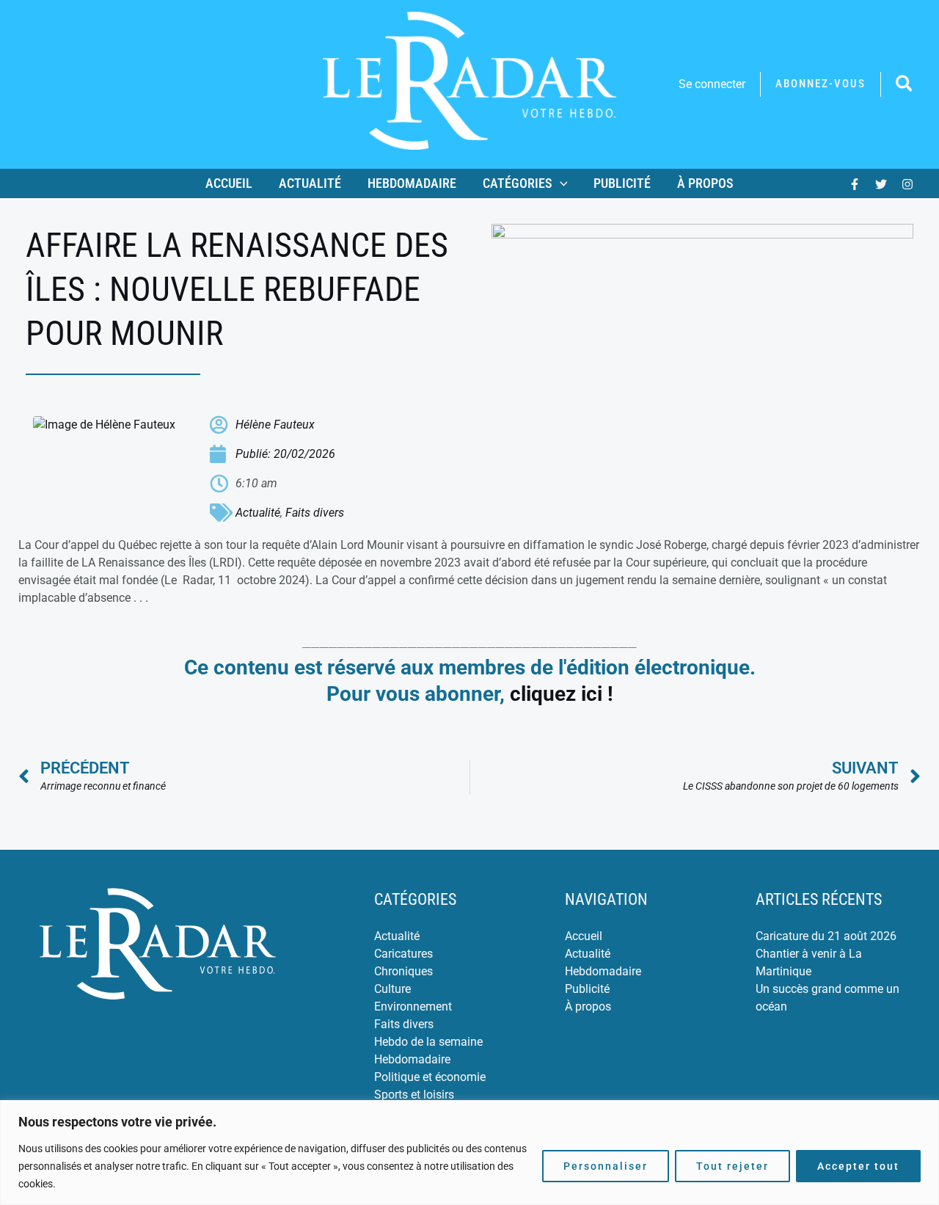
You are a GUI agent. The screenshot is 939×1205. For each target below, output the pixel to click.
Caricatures (403, 954)
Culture (392, 989)
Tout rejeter (732, 1166)
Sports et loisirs (414, 1095)
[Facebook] (855, 184)
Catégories (517, 183)
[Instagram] (907, 184)
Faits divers (314, 513)
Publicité (622, 183)
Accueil (228, 183)
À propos (705, 183)
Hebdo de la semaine (428, 1042)
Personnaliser (605, 1166)
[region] (469, 1152)
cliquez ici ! (561, 694)
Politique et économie (430, 1077)
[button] (820, 84)
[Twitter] (881, 184)
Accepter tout (858, 1166)
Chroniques (403, 971)
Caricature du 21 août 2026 (826, 936)
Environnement (413, 1006)
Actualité (310, 183)
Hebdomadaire (412, 183)
